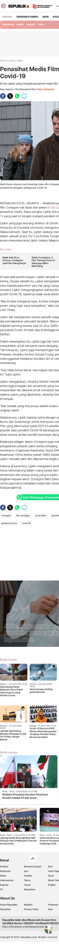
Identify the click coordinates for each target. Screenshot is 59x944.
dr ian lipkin (40, 515)
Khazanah (5, 871)
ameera (7, 16)
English (52, 884)
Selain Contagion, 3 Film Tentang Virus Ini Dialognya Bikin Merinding (43, 261)
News (3, 875)
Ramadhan (29, 889)
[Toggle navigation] (3, 6)
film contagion (23, 515)
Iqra (26, 871)
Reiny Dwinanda (45, 89)
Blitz (21, 60)
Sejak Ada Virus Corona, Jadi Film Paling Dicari (14, 260)
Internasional (6, 880)
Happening (8, 24)
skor (45, 16)
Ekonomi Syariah (27, 16)
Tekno (41, 24)
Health (20, 24)
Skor (50, 866)
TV (1, 889)
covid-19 (26, 523)
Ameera (4, 866)
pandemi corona (9, 523)
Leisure (12, 60)
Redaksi (28, 904)
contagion (6, 515)
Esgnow (4, 884)
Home (3, 60)
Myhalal (30, 24)
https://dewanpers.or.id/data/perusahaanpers (26, 926)
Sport (51, 875)
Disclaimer (5, 909)
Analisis (28, 875)
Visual (27, 884)
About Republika (8, 904)
